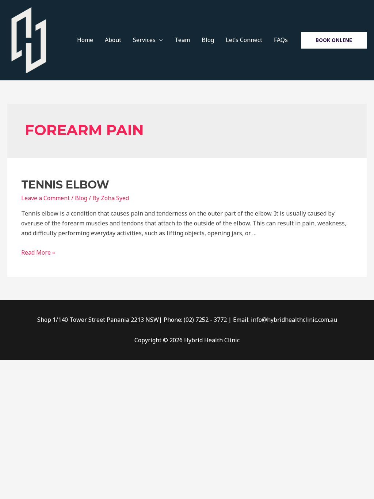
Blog (208, 40)
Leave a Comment (45, 198)
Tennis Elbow (65, 184)
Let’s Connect (244, 40)
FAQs (281, 40)
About (113, 40)
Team (182, 40)
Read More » (38, 252)
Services (144, 40)
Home (85, 40)
